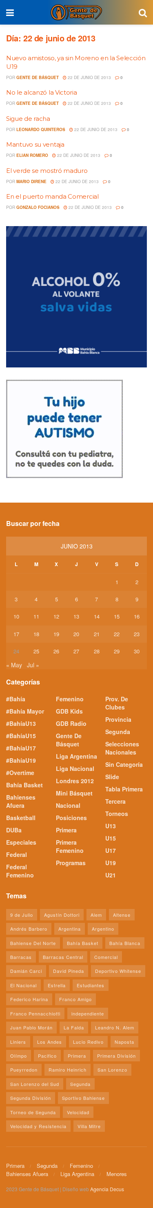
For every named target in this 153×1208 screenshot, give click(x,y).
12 (56, 616)
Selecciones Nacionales (122, 748)
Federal (16, 854)
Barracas (21, 957)
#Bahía (15, 699)
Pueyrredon (24, 1069)
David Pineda (68, 971)
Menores (116, 1174)
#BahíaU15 (21, 736)
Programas (71, 863)
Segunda (117, 732)
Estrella (57, 985)
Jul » (33, 665)
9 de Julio (21, 914)
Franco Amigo (75, 999)
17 (16, 634)
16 (137, 616)
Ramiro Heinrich (67, 1069)
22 (117, 634)
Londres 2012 (75, 781)
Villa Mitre (89, 1126)
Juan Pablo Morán (31, 1027)
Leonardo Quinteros (40, 129)
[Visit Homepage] (76, 12)
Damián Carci (26, 971)
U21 (110, 875)
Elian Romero (32, 155)
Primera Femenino (70, 846)
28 (97, 651)
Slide (112, 777)
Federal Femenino (20, 871)
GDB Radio (71, 723)
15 (117, 616)
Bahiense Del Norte (33, 943)
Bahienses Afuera (20, 801)
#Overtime (20, 772)
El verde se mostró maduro (47, 171)
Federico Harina (29, 999)
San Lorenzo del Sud (34, 1084)
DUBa (14, 830)
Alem (96, 914)
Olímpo (18, 1055)
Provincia (118, 719)
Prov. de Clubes (116, 703)
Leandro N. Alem (114, 1027)
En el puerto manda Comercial (52, 196)
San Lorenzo (112, 1069)
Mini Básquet (74, 793)
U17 (110, 850)
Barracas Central (63, 957)
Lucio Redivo (88, 1041)
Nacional (68, 805)
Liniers (18, 1041)
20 (76, 634)
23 (137, 634)
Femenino (70, 699)
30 (137, 651)
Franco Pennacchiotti (35, 1013)
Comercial (106, 957)
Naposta (124, 1041)
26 (56, 651)
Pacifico (47, 1055)
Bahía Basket (24, 785)
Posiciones (71, 818)
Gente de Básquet (37, 77)
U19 (110, 863)
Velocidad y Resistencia (38, 1126)
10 (16, 616)
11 (36, 616)
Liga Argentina (76, 756)
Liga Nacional (75, 768)
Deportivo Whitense (118, 971)
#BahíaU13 (21, 723)
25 (36, 651)
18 (36, 634)
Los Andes (49, 1041)
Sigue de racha (28, 118)
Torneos (116, 813)
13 (76, 616)
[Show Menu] (10, 12)
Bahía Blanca (124, 943)
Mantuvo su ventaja (35, 144)
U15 (110, 838)
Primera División (116, 1055)
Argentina (69, 928)
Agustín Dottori (62, 914)
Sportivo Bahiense (83, 1098)
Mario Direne (31, 181)
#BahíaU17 (21, 748)
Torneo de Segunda (33, 1112)
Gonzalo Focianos (38, 207)
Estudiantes (90, 985)
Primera (66, 830)
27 (76, 651)
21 (97, 634)
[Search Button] (143, 12)
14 (97, 616)
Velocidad (78, 1112)
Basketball (20, 818)
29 (117, 651)
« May (14, 665)
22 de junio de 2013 (89, 77)
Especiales (21, 842)
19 (56, 634)
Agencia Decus (107, 1188)
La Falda (74, 1027)
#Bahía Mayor (25, 711)
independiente (87, 1013)
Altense (122, 914)
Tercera (115, 801)
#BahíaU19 (21, 760)
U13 (110, 826)
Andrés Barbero (28, 928)
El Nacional (23, 985)
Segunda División (30, 1098)
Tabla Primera (124, 789)
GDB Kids (69, 711)
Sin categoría (124, 764)
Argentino (103, 928)
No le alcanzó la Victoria (41, 92)
